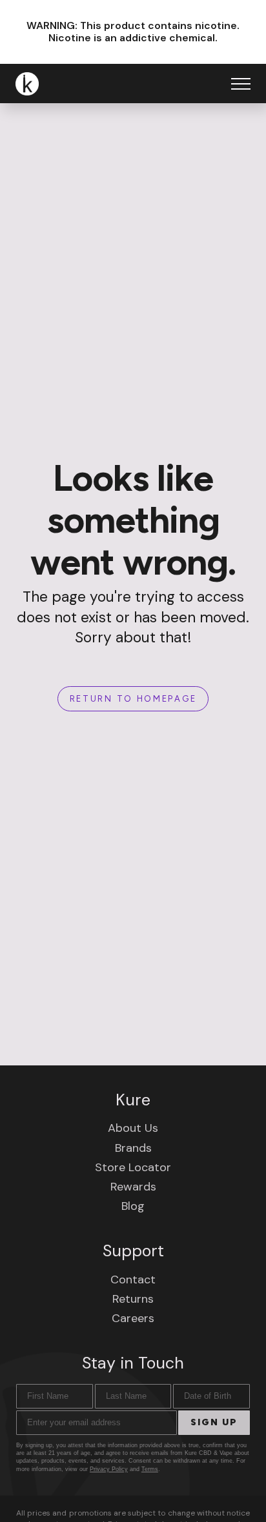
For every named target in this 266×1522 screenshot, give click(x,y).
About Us (133, 1128)
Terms (149, 1469)
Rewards (133, 1186)
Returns (133, 1299)
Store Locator (133, 1167)
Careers (133, 1318)
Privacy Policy (109, 1469)
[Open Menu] (241, 84)
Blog (133, 1206)
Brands (133, 1148)
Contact (133, 1279)
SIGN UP (214, 1422)
